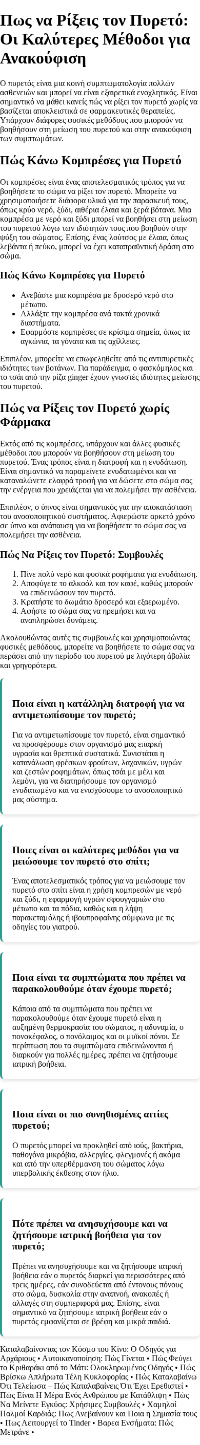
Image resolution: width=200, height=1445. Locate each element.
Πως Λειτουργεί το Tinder (47, 1422)
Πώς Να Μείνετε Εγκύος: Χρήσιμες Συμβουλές (94, 1400)
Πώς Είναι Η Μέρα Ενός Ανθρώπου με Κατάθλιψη (83, 1395)
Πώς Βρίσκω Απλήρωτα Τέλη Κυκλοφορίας (97, 1372)
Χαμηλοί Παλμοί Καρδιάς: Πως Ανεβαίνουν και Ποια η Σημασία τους (98, 1409)
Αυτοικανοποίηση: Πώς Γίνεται (93, 1358)
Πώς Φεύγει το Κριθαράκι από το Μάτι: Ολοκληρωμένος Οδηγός (96, 1363)
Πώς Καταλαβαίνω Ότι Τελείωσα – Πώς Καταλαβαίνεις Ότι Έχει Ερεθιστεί (98, 1381)
